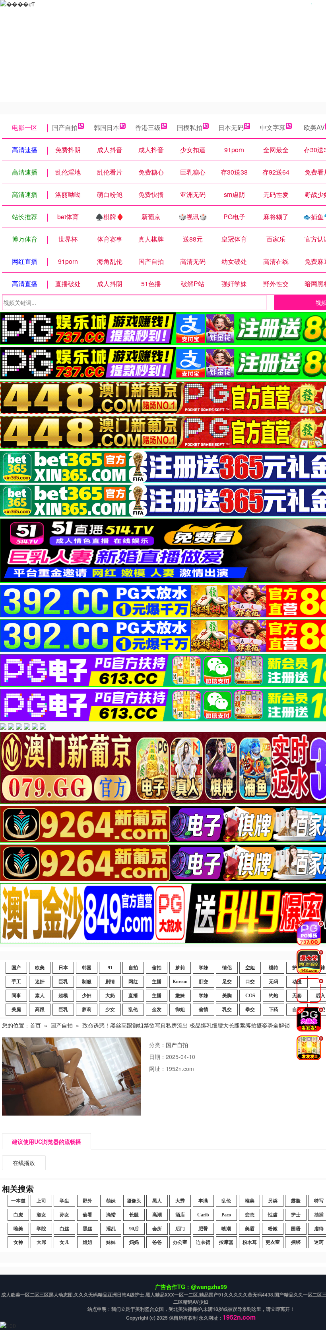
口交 (250, 981)
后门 (180, 1229)
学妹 (203, 967)
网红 (133, 981)
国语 (296, 1229)
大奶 (110, 995)
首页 (35, 1025)
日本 (63, 967)
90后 (134, 1229)
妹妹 (111, 1242)
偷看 (87, 1215)
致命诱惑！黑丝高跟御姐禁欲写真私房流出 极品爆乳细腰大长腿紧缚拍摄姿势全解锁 (186, 1025)
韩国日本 (106, 127)
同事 (16, 995)
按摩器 (226, 1242)
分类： (157, 1045)
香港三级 (148, 127)
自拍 (133, 967)
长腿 (134, 1215)
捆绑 (296, 1242)
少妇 (86, 995)
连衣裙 (203, 1242)
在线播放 (24, 1163)
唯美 (249, 1201)
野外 (87, 1201)
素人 (40, 995)
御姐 (180, 1009)
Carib (203, 1215)
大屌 (41, 1242)
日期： (157, 1057)
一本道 (18, 1201)
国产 (16, 967)
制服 (86, 981)
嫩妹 (180, 995)
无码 (273, 981)
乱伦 (133, 1009)
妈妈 (134, 1242)
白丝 (64, 1229)
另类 (272, 1201)
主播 (156, 981)
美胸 (227, 995)
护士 (296, 1215)
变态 (249, 1215)
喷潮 (226, 1229)
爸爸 (157, 1242)
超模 (63, 995)
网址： (157, 1069)
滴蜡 (111, 1215)
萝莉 (180, 967)
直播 (133, 995)
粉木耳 (250, 1242)
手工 (16, 981)
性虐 (272, 1215)
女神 (18, 1242)
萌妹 (111, 1201)
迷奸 (40, 981)
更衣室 (273, 1242)
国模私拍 (189, 127)
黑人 (157, 1201)
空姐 (250, 967)
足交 (227, 981)
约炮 (273, 995)
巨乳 (63, 981)
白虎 (18, 1215)
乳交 (227, 1009)
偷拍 (156, 967)
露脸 (296, 1201)
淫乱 (111, 1229)
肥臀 (203, 1229)
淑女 (41, 1215)
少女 (110, 1009)
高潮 (157, 1215)
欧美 (40, 967)
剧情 (110, 981)
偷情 (203, 1009)
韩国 (86, 967)
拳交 (250, 1009)
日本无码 (231, 127)
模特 (273, 967)
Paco (226, 1215)
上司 (41, 1201)
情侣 (227, 967)
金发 (156, 1009)
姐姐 (87, 1242)
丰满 (203, 1201)
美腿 (16, 1009)
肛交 (203, 981)
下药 (273, 1009)
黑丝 (87, 1229)
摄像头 (134, 1201)
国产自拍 (65, 127)
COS (250, 995)
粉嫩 (272, 1229)
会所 (157, 1229)
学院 (41, 1229)
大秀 (180, 1201)
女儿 (64, 1242)
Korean (180, 981)
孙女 (64, 1215)
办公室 (180, 1242)
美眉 (249, 1229)
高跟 (40, 1009)
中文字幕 (272, 127)
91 (110, 967)
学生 (64, 1201)
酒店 (180, 1215)
